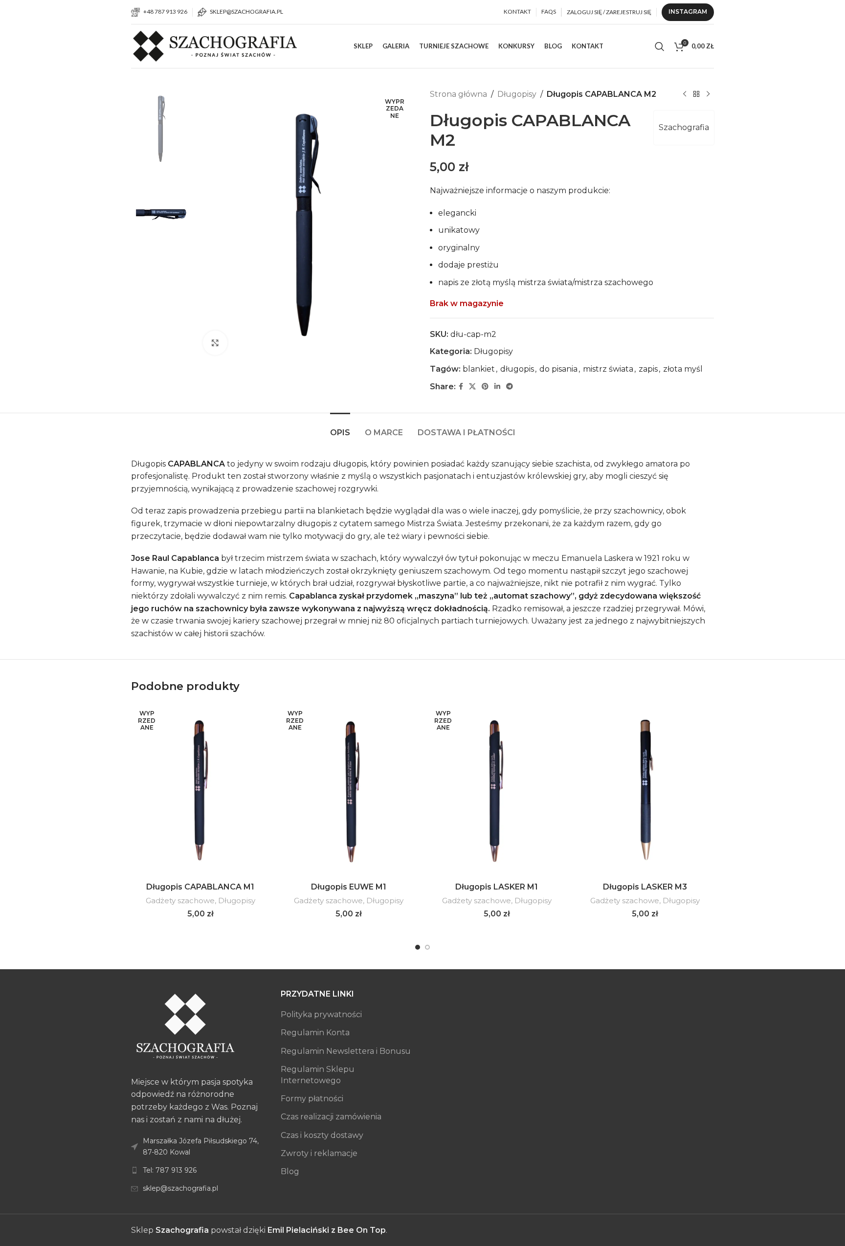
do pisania (558, 369)
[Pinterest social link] (485, 386)
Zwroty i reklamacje (319, 1153)
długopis (517, 369)
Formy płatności (312, 1098)
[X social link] (472, 386)
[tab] (340, 428)
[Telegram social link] (509, 386)
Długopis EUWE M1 (348, 886)
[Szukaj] (659, 46)
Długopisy (516, 94)
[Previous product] (684, 94)
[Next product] (708, 94)
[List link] (198, 1170)
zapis (648, 369)
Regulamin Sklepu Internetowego (318, 1075)
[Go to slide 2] (427, 947)
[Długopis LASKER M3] (645, 790)
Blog (290, 1171)
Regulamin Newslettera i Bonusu (346, 1051)
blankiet (479, 369)
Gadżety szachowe (180, 900)
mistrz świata (608, 369)
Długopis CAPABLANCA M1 (200, 886)
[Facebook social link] (461, 386)
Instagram (687, 11)
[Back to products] (696, 94)
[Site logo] (216, 45)
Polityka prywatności (321, 1014)
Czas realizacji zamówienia (331, 1116)
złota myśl (683, 369)
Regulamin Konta (315, 1032)
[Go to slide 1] (417, 947)
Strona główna (458, 94)
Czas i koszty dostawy (322, 1135)
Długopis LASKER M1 (496, 886)
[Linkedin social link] (497, 386)
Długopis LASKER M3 (645, 886)
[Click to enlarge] (215, 343)
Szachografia (684, 127)
